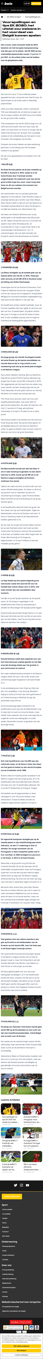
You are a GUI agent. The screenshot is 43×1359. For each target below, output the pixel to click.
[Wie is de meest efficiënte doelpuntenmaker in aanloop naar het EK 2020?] (32, 1156)
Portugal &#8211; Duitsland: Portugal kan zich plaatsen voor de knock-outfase (32, 1143)
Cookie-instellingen (21, 1355)
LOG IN (27, 3)
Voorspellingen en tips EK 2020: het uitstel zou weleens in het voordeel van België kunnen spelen (10, 1119)
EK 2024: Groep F (14, 17)
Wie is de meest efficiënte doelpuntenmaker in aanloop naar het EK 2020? (32, 1167)
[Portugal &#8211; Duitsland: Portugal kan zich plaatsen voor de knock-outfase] (32, 1132)
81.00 (16, 1021)
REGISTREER (36, 3)
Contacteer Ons (12, 1196)
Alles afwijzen (21, 1350)
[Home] (2, 17)
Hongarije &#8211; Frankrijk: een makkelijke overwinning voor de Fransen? (10, 1143)
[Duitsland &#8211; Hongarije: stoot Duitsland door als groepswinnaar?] (32, 1108)
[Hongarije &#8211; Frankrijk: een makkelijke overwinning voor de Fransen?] (11, 1132)
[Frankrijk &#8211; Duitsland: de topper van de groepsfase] (11, 1156)
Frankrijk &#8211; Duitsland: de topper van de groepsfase (9, 1167)
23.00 (14, 934)
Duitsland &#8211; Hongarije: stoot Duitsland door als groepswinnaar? (31, 1119)
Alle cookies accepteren (21, 1346)
